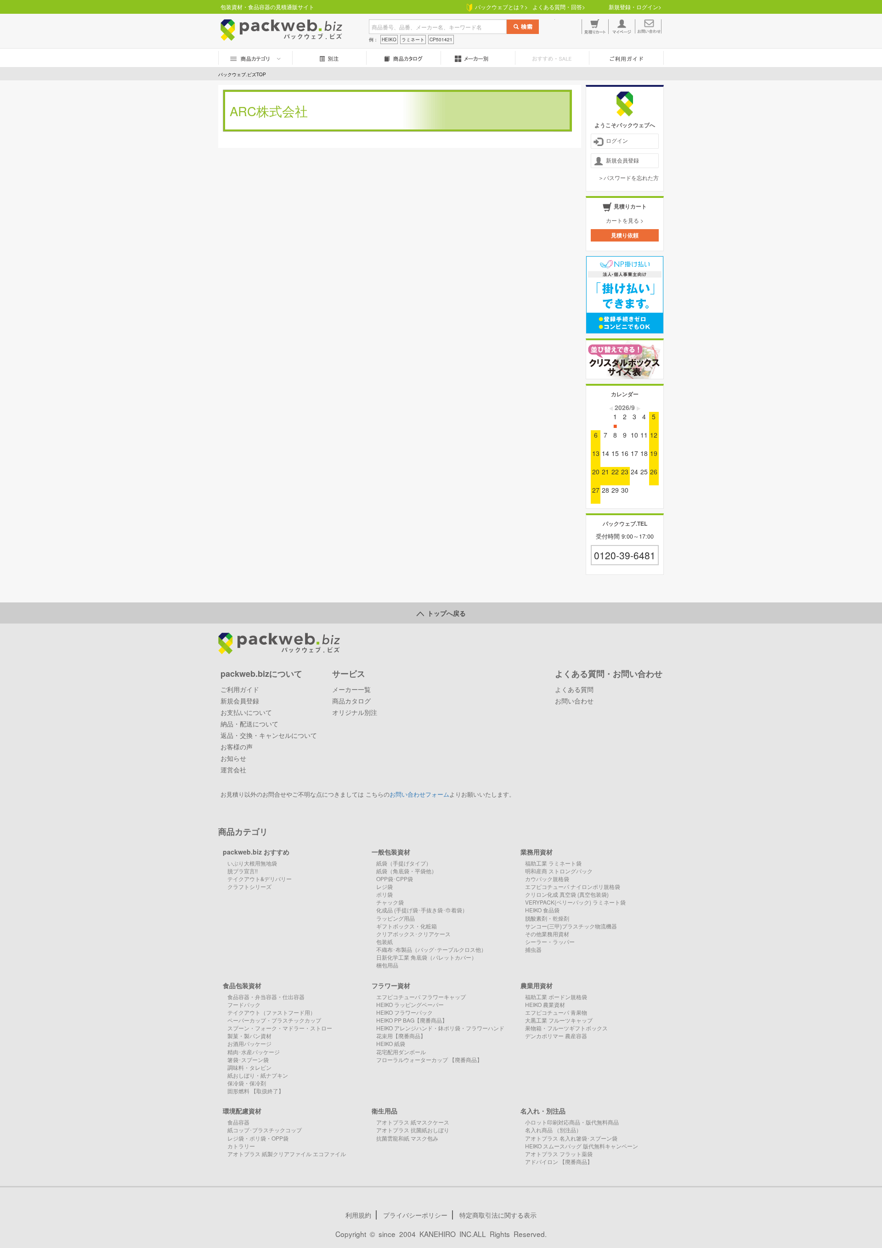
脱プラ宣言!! (242, 871)
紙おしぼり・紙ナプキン (257, 1075)
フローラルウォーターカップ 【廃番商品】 (429, 1059)
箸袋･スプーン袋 (248, 1059)
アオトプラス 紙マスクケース (412, 1122)
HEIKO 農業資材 (545, 1004)
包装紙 (384, 941)
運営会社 (233, 769)
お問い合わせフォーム (419, 794)
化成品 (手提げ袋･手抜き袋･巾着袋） (422, 910)
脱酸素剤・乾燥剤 (547, 918)
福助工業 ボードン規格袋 (556, 997)
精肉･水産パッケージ (253, 1052)
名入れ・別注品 (542, 1110)
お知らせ (233, 758)
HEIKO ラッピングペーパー (410, 1004)
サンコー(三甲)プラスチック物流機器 (571, 926)
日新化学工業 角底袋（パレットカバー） (426, 957)
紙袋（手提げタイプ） (403, 863)
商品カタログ (351, 700)
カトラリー (241, 1146)
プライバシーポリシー (415, 1215)
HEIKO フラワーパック (404, 1012)
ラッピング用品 (395, 918)
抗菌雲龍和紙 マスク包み (407, 1138)
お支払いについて (246, 712)
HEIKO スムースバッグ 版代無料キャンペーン (581, 1146)
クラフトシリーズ (249, 886)
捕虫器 (533, 949)
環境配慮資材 (242, 1110)
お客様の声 (236, 746)
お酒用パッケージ (249, 1043)
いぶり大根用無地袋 (252, 863)
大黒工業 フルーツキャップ (559, 1020)
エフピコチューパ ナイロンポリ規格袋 (572, 886)
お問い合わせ (574, 700)
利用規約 (358, 1215)
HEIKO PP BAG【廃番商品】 (411, 1020)
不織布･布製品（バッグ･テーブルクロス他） (431, 949)
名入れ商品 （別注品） (553, 1130)
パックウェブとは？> (500, 7)
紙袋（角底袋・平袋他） (406, 871)
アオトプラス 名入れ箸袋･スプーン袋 (571, 1138)
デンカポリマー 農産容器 (556, 1036)
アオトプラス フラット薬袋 (559, 1154)
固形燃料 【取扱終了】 (255, 1091)
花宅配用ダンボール (401, 1052)
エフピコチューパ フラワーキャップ (421, 997)
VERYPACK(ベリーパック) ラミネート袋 (575, 902)
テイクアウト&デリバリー (259, 879)
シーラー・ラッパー (550, 941)
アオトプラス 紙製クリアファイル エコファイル (286, 1154)
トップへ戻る (445, 613)
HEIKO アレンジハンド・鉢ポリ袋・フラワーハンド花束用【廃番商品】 (440, 1032)
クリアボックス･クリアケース (413, 934)
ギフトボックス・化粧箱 (406, 926)
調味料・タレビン (249, 1067)
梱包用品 (387, 965)
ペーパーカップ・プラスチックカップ (274, 1020)
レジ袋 (384, 886)
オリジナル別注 (354, 712)
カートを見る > (625, 220)
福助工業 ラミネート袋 (553, 863)
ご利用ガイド (239, 689)
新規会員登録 (622, 160)
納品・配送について (249, 723)
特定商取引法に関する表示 (498, 1215)
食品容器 (238, 1122)
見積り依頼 (625, 235)
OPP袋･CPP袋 (394, 879)
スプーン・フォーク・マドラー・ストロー (279, 1028)
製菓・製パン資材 (249, 1036)
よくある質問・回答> (558, 7)
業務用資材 (536, 851)
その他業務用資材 (547, 934)
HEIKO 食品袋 (542, 910)
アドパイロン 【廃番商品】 (559, 1161)
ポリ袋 (384, 894)
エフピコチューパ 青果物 (556, 1012)
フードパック (243, 1004)
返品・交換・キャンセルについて (268, 735)
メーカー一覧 (351, 689)
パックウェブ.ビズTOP (242, 74)
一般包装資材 (391, 851)
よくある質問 (574, 689)
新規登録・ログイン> (635, 7)
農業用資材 (536, 985)
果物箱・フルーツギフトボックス (566, 1028)
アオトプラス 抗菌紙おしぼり (412, 1130)
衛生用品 (384, 1110)
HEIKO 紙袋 (390, 1043)
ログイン (617, 140)
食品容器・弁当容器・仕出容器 (266, 997)
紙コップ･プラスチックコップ (264, 1130)
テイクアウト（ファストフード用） (271, 1012)
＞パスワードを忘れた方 (628, 177)
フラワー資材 (391, 985)
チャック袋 (390, 902)
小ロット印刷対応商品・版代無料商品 (572, 1122)
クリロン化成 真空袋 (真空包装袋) (567, 894)
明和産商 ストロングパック (559, 871)
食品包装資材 (242, 985)
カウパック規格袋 (547, 879)
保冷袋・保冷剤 (246, 1083)
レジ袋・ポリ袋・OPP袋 (257, 1138)
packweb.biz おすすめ (256, 851)
